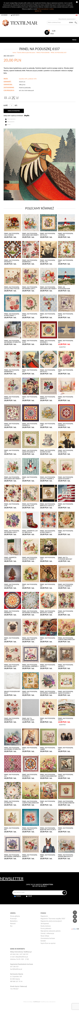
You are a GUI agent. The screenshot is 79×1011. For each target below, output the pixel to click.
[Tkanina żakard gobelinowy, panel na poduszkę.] (39, 164)
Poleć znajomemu (11, 119)
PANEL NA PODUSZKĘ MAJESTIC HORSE (47, 611)
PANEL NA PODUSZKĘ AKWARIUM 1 (11, 719)
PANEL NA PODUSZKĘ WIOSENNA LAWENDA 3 (48, 692)
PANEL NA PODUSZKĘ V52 (65, 261)
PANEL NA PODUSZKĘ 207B (29, 341)
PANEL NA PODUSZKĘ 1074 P (65, 719)
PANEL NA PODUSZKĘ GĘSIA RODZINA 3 (29, 451)
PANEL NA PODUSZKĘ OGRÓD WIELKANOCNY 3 (30, 803)
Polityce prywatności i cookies (45, 9)
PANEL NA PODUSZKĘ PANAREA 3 (11, 611)
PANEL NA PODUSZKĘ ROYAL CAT (47, 261)
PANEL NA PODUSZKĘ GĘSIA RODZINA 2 (65, 692)
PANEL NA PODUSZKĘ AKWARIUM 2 (29, 261)
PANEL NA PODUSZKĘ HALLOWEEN (11, 234)
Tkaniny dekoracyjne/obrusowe (26, 52)
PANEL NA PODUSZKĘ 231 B (65, 314)
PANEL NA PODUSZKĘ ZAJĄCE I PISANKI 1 (29, 558)
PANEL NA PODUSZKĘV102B (64, 287)
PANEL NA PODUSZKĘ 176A (65, 531)
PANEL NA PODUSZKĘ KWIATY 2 (11, 397)
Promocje (13, 919)
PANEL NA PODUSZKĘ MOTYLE (65, 611)
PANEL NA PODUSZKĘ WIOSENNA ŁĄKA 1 (11, 665)
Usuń (30, 896)
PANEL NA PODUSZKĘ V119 (11, 504)
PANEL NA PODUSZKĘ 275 (11, 775)
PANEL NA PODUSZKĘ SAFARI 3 (65, 665)
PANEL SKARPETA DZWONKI (10, 558)
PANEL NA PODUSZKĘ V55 (65, 397)
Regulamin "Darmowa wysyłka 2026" (53, 919)
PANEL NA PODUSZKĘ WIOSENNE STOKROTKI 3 (12, 342)
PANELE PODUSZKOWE (42, 52)
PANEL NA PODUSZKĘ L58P (47, 424)
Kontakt (43, 941)
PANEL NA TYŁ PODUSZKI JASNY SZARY (28, 720)
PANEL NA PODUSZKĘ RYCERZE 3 (29, 775)
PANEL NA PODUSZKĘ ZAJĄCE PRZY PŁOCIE (11, 287)
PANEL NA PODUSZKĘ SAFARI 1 (65, 775)
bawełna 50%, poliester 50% (28, 79)
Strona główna (15, 916)
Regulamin (44, 916)
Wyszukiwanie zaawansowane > (67, 19)
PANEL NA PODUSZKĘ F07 (29, 748)
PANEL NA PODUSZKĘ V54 (11, 828)
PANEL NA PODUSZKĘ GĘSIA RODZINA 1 (65, 478)
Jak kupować (45, 923)
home (14, 52)
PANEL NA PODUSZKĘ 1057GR (11, 424)
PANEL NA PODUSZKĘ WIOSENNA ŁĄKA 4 (11, 531)
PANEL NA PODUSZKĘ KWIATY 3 (47, 397)
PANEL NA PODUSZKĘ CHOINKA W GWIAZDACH (11, 586)
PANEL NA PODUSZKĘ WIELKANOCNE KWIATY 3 (12, 478)
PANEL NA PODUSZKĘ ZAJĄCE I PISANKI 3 (47, 478)
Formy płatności (46, 928)
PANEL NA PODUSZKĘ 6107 (29, 370)
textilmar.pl (36, 1001)
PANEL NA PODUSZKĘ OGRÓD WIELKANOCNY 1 (66, 639)
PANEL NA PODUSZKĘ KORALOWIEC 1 (11, 314)
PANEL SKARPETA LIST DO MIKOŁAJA (30, 531)
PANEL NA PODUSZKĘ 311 (65, 341)
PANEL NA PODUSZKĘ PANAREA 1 (65, 424)
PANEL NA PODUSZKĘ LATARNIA (65, 234)
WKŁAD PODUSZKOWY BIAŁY (12, 692)
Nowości (13, 923)
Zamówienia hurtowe (48, 938)
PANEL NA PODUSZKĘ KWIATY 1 (29, 855)
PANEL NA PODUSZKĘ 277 (47, 314)
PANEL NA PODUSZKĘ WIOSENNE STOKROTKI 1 (30, 612)
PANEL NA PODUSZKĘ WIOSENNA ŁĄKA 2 (29, 638)
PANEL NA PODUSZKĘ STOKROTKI (11, 802)
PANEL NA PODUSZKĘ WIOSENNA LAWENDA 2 (12, 855)
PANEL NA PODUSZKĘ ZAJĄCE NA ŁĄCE (29, 504)
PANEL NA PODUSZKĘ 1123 (47, 558)
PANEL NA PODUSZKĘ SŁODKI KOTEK (47, 451)
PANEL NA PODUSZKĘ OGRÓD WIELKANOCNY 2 (48, 776)
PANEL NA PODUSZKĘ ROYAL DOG (65, 451)
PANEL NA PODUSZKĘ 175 (65, 370)
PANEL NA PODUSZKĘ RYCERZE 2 (11, 261)
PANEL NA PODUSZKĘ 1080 (47, 855)
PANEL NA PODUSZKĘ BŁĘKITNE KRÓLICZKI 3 (48, 828)
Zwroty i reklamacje (47, 933)
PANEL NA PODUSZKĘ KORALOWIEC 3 (29, 828)
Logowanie (4, 15)
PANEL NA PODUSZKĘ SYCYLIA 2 (47, 234)
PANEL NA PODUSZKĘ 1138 (47, 802)
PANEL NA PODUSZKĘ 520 (65, 748)
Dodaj (18, 896)
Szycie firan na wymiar (48, 943)
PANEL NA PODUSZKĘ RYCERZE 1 (47, 341)
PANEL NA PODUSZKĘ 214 (47, 638)
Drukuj (8, 124)
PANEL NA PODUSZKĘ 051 (29, 478)
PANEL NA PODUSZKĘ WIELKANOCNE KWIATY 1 (48, 288)
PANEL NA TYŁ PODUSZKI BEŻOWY (65, 558)
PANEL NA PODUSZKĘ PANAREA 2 (29, 424)
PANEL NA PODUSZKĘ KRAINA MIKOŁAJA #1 (65, 855)
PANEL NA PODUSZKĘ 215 (47, 585)
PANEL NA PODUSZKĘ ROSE (29, 314)
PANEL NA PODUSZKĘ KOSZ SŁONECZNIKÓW (66, 802)
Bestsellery (13, 921)
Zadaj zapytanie (10, 121)
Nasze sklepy (45, 936)
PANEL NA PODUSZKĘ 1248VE (47, 748)
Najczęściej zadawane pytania (50, 931)
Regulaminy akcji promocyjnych (51, 921)
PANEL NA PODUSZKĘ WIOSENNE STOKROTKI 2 (12, 749)
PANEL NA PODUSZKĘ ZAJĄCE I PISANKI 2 (65, 585)
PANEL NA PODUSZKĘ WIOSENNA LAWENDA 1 (30, 665)
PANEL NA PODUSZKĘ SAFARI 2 (47, 665)
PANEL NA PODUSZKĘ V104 (65, 828)
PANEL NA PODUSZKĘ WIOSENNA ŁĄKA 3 (29, 287)
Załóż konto (15, 15)
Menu (74, 40)
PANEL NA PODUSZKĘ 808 (65, 504)
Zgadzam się (38, 11)
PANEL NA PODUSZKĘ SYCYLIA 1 (29, 692)
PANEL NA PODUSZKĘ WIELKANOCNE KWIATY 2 (30, 235)
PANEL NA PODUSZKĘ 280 (47, 719)
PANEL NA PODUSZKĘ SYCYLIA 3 (47, 370)
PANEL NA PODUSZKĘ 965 (11, 638)
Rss (11, 926)
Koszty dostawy (46, 926)
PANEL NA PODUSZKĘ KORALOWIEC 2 (47, 531)
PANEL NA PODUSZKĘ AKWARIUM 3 (11, 370)
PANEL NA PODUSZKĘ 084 (11, 451)
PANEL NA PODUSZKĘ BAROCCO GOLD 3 (47, 504)
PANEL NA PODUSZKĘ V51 (29, 585)
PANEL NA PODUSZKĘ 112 (29, 397)
